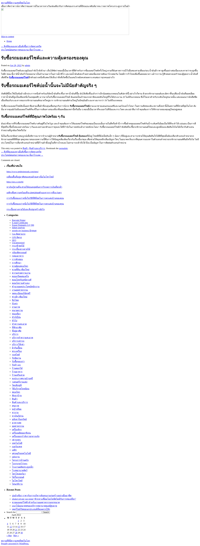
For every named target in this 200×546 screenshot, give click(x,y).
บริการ (15, 334)
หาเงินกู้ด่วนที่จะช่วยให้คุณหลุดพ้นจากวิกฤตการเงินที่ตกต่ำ (34, 187)
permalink (63, 148)
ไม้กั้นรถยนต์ (18, 477)
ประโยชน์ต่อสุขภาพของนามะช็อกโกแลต (22, 50)
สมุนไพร (16, 392)
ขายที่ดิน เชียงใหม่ (20, 269)
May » (16, 535)
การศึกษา (16, 263)
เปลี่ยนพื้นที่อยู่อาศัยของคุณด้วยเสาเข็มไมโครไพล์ (30, 177)
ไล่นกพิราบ (17, 484)
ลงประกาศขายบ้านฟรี (22, 378)
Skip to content (7, 36)
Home (9, 41)
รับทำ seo (16, 365)
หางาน (15, 412)
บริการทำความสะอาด (22, 337)
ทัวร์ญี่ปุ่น (16, 317)
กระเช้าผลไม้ (18, 246)
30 (22, 533)
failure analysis (18, 227)
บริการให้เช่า (18, 344)
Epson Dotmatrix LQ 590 (23, 225)
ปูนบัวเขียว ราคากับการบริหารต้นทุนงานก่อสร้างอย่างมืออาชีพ (41, 495)
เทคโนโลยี (17, 443)
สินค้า (25, 148)
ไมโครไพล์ (17, 480)
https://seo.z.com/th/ (15, 182)
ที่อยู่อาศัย (16, 331)
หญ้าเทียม (16, 409)
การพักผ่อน (17, 259)
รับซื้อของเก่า (18, 361)
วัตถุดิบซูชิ (17, 385)
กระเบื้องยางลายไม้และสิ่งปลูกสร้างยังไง (26, 209)
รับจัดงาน (16, 358)
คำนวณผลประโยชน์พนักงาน (25, 286)
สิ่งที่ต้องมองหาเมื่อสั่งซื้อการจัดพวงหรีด (21, 46)
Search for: (11, 512)
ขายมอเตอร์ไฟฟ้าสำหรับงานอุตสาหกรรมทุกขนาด (36, 502)
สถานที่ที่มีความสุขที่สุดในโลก (15, 3)
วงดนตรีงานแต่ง (19, 382)
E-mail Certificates (20, 223)
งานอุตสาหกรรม (20, 290)
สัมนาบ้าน (17, 395)
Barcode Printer (18, 220)
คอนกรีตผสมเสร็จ (20, 276)
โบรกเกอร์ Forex (19, 463)
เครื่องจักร (17, 429)
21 (16, 530)
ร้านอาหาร (17, 371)
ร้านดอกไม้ (17, 368)
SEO (14, 240)
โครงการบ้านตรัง (20, 460)
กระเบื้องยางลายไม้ (21, 249)
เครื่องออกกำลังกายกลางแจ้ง (25, 436)
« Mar (9, 535)
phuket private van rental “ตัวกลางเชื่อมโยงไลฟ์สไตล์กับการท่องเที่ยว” (44, 499)
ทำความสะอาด (19, 324)
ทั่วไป (14, 320)
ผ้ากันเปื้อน (17, 348)
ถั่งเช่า (15, 303)
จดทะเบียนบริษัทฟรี (21, 293)
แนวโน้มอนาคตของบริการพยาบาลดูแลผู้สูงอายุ (34, 506)
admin (27, 65)
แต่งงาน (16, 457)
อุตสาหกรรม (18, 426)
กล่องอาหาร (18, 256)
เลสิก (14, 450)
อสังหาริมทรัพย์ (19, 419)
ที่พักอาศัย (16, 327)
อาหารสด (16, 423)
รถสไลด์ (16, 354)
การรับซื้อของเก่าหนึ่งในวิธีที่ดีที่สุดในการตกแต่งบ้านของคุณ (35, 198)
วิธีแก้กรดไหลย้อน (20, 389)
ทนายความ (17, 310)
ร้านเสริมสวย (18, 375)
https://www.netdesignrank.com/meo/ (23, 171)
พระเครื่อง (17, 351)
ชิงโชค (15, 300)
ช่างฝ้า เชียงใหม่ (19, 297)
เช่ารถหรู (16, 440)
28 (16, 533)
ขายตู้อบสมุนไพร (20, 266)
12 (11, 527)
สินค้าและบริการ (37, 148)
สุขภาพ (15, 406)
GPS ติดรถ (17, 237)
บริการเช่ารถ (18, 341)
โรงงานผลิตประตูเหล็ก (22, 467)
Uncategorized (18, 243)
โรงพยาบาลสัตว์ (19, 470)
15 (19, 527)
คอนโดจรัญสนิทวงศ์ (21, 280)
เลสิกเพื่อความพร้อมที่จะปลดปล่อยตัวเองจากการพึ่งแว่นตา (34, 192)
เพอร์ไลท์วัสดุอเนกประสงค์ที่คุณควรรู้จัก (31, 509)
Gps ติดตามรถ (18, 234)
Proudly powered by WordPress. (15, 543)
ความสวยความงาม (21, 273)
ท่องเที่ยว (16, 314)
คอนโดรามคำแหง (21, 283)
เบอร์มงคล (17, 446)
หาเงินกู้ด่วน (17, 416)
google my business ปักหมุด (24, 230)
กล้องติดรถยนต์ (19, 252)
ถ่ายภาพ (16, 307)
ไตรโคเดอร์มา (19, 474)
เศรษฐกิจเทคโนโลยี (21, 453)
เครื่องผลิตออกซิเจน (21, 433)
